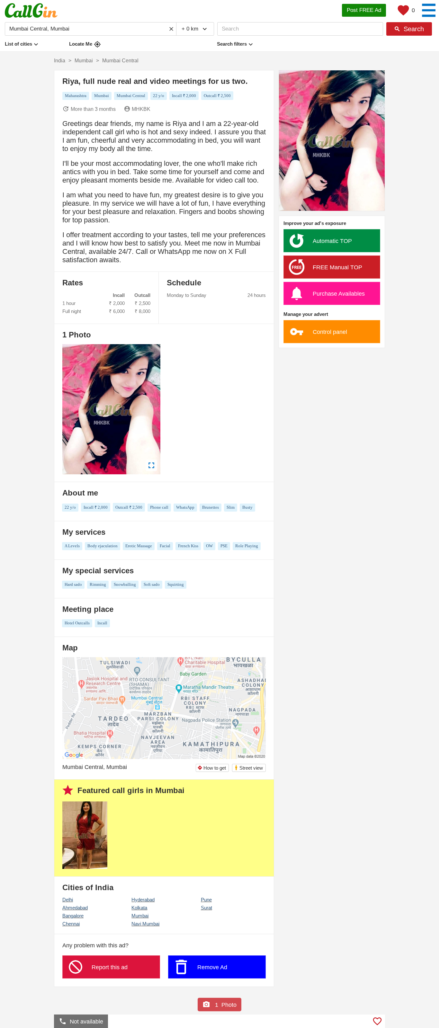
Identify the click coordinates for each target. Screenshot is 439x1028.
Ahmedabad (75, 907)
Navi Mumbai (145, 923)
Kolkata (139, 907)
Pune (206, 899)
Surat (206, 907)
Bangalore (73, 915)
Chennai (71, 923)
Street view (248, 767)
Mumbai (139, 915)
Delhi (67, 899)
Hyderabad (143, 899)
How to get (211, 768)
